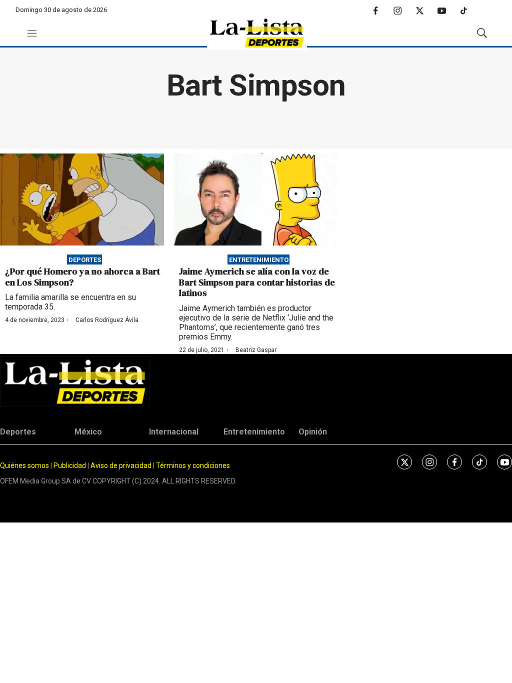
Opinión (312, 431)
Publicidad (71, 466)
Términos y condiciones (193, 466)
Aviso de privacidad (121, 466)
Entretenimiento (258, 259)
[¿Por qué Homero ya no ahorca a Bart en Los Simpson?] (82, 200)
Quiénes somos (24, 466)
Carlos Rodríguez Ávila (107, 320)
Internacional (173, 431)
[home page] (257, 33)
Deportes (84, 259)
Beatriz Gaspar (256, 350)
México (88, 431)
